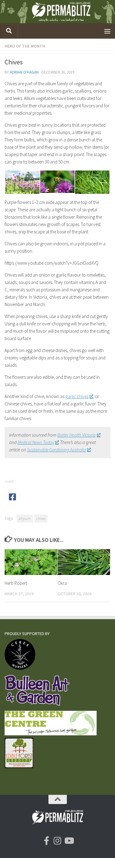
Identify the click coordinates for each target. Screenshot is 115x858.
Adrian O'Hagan (24, 72)
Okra (62, 583)
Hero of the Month (25, 46)
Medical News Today (35, 442)
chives (40, 518)
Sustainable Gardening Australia (56, 450)
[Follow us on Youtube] (68, 841)
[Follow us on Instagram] (57, 841)
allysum (25, 518)
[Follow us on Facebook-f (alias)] (46, 841)
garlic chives (76, 396)
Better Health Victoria (76, 435)
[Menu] (107, 31)
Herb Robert (16, 583)
